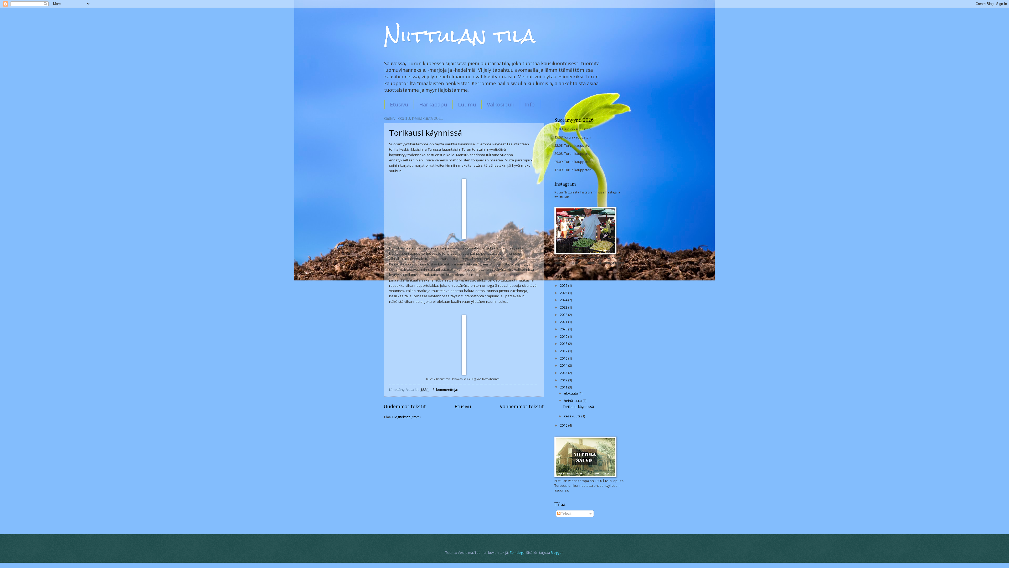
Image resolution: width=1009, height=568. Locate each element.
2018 (564, 343)
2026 (564, 285)
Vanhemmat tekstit (522, 406)
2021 (564, 321)
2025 (564, 292)
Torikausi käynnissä (425, 132)
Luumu (467, 104)
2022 (564, 314)
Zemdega (516, 552)
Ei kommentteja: (446, 389)
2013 (564, 372)
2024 (564, 300)
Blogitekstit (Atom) (406, 417)
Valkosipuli (500, 104)
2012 (564, 380)
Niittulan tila (460, 35)
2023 (564, 307)
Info (529, 104)
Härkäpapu (433, 104)
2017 (564, 351)
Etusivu (399, 104)
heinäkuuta (573, 400)
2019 (564, 336)
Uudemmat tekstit (405, 406)
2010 (564, 425)
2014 (564, 365)
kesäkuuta (572, 416)
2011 (564, 387)
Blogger (557, 552)
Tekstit (566, 513)
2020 (564, 329)
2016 (564, 358)
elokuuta (571, 393)
